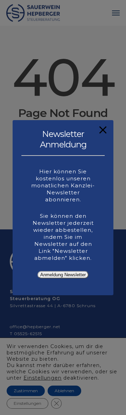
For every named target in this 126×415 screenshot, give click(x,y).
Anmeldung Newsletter (63, 274)
